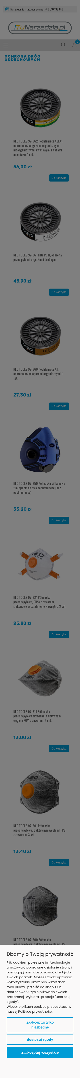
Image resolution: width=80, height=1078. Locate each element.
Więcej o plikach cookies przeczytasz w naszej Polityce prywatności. (39, 1009)
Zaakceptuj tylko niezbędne (40, 1024)
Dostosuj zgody (40, 1039)
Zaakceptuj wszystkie (40, 1052)
